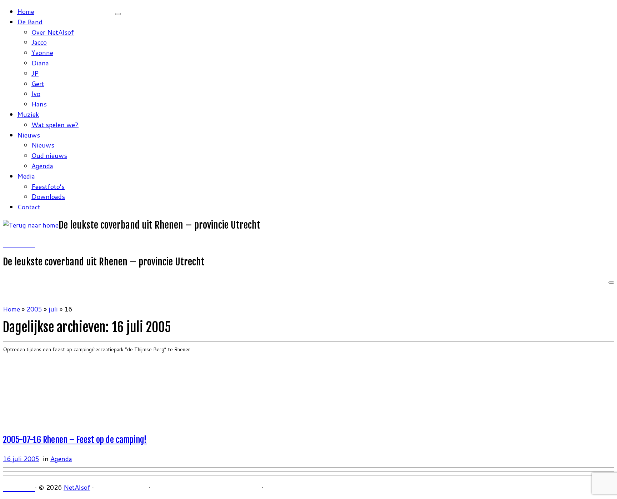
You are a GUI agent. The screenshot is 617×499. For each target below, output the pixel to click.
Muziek (28, 114)
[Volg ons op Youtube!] (19, 243)
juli (53, 309)
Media (26, 176)
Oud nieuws (49, 155)
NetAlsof (77, 487)
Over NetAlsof (52, 32)
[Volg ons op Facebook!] (6, 243)
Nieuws (28, 135)
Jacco (39, 42)
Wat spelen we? (55, 124)
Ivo (35, 93)
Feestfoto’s (48, 186)
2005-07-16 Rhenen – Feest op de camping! (75, 439)
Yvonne (42, 52)
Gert (37, 83)
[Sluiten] (118, 14)
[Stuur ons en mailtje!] (25, 243)
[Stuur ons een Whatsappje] (32, 243)
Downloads (48, 196)
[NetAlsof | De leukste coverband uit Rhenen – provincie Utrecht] (31, 225)
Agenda (42, 165)
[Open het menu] (611, 282)
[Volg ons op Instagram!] (12, 243)
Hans (39, 104)
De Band (29, 21)
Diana (40, 63)
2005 (34, 309)
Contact (28, 206)
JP (35, 73)
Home (25, 11)
